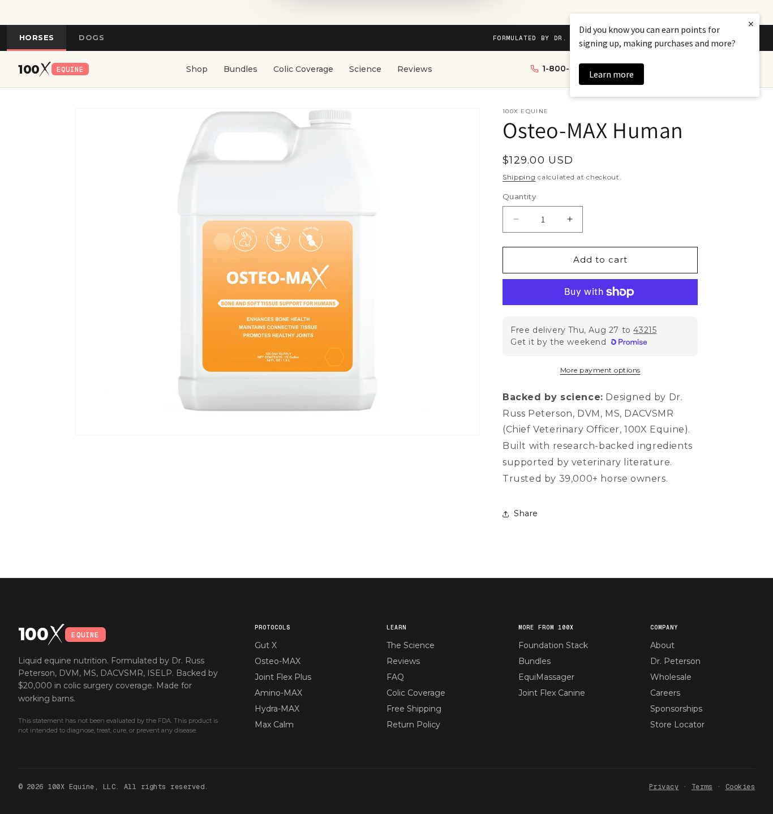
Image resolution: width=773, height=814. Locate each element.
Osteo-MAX (277, 661)
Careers (665, 693)
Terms (702, 786)
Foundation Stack (553, 645)
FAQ (395, 677)
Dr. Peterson (675, 661)
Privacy (663, 786)
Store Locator (677, 724)
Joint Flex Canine (551, 693)
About (662, 645)
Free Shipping (413, 709)
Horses (36, 37)
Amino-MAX (278, 693)
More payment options (600, 370)
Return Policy (413, 724)
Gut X (266, 645)
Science (365, 69)
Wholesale (671, 677)
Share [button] (526, 513)
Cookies (740, 786)
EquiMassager (546, 677)
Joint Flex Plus (283, 677)
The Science (410, 645)
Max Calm (274, 724)
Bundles (240, 69)
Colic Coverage (303, 69)
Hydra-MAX (277, 709)
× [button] (751, 23)
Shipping (519, 177)
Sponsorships (676, 709)
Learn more (611, 74)
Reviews (414, 69)
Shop (197, 69)
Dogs (91, 37)
